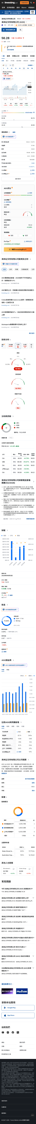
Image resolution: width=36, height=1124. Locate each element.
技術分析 (5, 339)
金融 (33, 783)
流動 (3, 1046)
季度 (8, 670)
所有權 (12, 60)
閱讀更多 (4, 773)
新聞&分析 (15, 56)
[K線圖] (3, 65)
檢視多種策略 (10, 49)
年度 (3, 670)
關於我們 (22, 1042)
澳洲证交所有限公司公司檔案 (14, 760)
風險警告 (4, 1113)
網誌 (3, 1042)
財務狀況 (25, 56)
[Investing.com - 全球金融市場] (11, 3)
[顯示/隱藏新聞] (13, 65)
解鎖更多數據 (28, 112)
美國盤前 (31, 7)
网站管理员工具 (6, 1054)
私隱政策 (4, 1107)
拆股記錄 (25, 60)
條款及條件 (4, 1101)
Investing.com (6, 293)
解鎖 (20, 752)
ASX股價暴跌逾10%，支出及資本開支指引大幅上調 (18, 313)
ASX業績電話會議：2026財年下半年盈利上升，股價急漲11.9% (17, 279)
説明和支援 (23, 1050)
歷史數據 (19, 60)
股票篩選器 (11, 7)
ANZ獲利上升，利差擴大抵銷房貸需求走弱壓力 (18, 290)
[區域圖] (6, 65)
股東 (3, 797)
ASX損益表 (6, 660)
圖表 (8, 56)
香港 (18, 7)
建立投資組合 (6, 1050)
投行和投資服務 (29, 779)
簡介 (7, 60)
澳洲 (33, 790)
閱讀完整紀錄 (30, 519)
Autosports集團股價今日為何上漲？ (14, 324)
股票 (3, 7)
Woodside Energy (8, 868)
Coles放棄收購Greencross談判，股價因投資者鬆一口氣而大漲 (17, 301)
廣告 (21, 1046)
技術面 (32, 56)
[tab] (10, 346)
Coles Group (22, 868)
